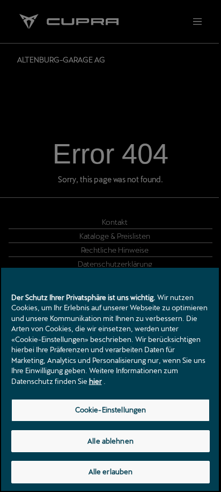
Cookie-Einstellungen (110, 409)
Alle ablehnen (110, 441)
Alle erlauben (111, 471)
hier (95, 381)
